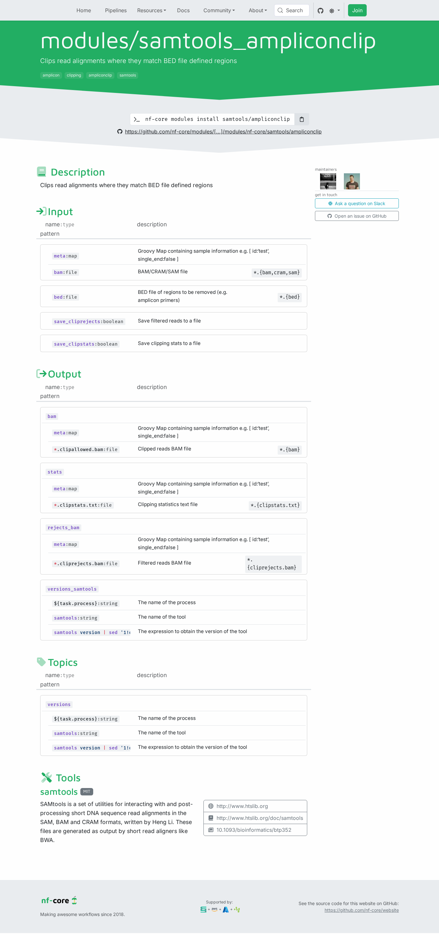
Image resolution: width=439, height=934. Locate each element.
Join (357, 10)
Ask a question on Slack (359, 203)
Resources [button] (149, 10)
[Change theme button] (334, 10)
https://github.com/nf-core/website (362, 910)
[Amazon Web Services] (214, 909)
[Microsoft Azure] (226, 909)
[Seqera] (204, 909)
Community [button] (217, 10)
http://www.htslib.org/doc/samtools (260, 818)
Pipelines (116, 10)
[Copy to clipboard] (301, 119)
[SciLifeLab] (237, 909)
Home (83, 10)
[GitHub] (321, 10)
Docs (183, 10)
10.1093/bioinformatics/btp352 (254, 830)
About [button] (256, 10)
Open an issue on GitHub (360, 216)
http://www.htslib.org (242, 806)
